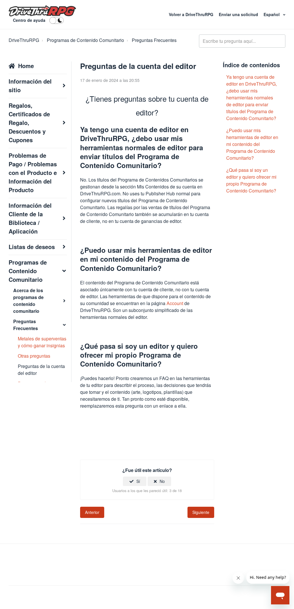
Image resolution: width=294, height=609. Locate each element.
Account (175, 303)
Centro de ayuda (29, 20)
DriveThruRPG (24, 40)
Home (26, 65)
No (162, 481)
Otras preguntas (34, 355)
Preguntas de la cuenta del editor (41, 369)
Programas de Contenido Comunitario (85, 40)
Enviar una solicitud (239, 14)
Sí (138, 481)
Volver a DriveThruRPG (191, 14)
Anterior (92, 512)
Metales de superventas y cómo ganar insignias (42, 342)
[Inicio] (42, 11)
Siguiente (200, 512)
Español (272, 14)
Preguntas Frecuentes (154, 40)
